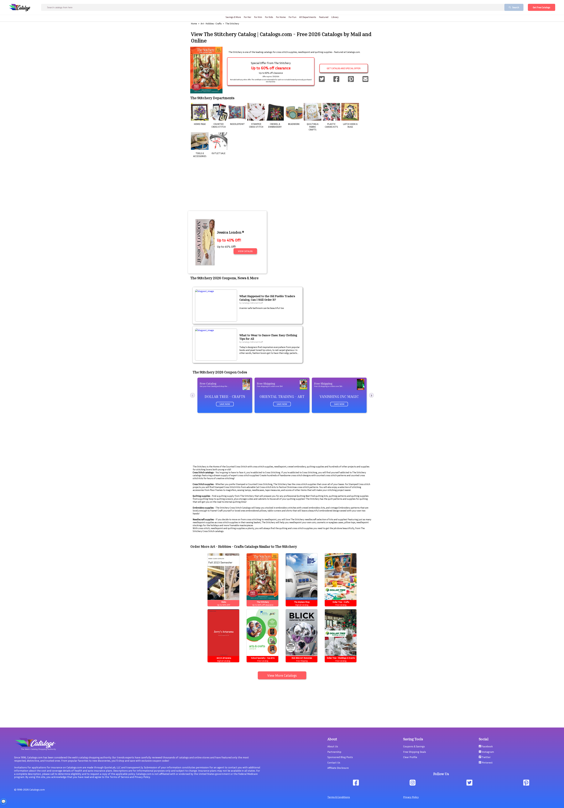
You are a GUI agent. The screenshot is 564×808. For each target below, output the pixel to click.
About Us (332, 746)
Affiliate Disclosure (338, 767)
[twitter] (321, 79)
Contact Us (333, 762)
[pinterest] (350, 79)
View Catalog (245, 251)
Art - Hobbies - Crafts (211, 23)
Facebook (487, 746)
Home (194, 23)
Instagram (487, 751)
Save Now (225, 404)
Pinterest (487, 762)
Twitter (486, 757)
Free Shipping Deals (414, 751)
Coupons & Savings (414, 746)
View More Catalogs (282, 675)
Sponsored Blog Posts (340, 757)
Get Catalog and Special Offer (343, 68)
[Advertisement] (282, 188)
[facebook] (336, 79)
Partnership (334, 751)
